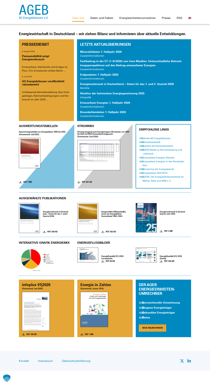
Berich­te (84, 88)
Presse (166, 18)
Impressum (45, 361)
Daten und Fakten (101, 18)
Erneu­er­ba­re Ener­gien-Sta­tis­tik (158, 157)
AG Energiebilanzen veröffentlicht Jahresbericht (43, 83)
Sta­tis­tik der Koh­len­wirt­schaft (158, 146)
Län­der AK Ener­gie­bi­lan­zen (156, 138)
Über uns (78, 18)
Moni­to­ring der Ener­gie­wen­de (158, 169)
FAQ (179, 18)
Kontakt (24, 361)
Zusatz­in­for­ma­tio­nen (92, 55)
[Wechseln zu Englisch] (189, 18)
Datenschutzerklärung (76, 361)
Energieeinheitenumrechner (137, 18)
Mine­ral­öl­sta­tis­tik (151, 142)
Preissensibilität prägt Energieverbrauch (35, 57)
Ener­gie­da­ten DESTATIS (155, 173)
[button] (7, 378)
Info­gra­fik (85, 97)
